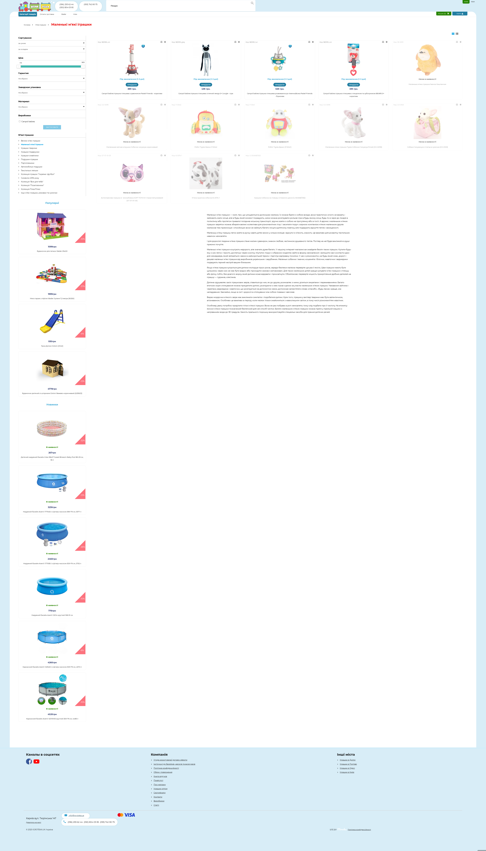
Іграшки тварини (29, 148)
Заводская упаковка (29, 87)
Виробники (159, 801)
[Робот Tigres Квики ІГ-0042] (205, 122)
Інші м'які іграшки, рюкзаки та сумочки (39, 193)
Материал (23, 101)
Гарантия (23, 73)
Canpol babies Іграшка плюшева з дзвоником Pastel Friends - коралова (132, 93)
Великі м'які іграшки (30, 141)
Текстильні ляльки (29, 170)
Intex (75, 14)
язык (473, 2)
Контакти (158, 797)
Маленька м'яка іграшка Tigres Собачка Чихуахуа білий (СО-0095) (353, 147)
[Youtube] (37, 763)
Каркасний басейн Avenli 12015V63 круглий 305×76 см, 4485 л (52, 719)
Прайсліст (158, 780)
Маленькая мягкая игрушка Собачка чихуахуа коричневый (132, 147)
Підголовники (27, 163)
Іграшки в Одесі (347, 768)
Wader (63, 14)
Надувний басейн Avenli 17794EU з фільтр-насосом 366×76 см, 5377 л (52, 512)
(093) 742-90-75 (90, 4)
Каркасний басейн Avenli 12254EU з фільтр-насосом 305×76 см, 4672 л (52, 667)
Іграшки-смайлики (30, 155)
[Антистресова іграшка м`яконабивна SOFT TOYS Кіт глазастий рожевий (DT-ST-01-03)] (132, 173)
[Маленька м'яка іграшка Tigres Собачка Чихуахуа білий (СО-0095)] (353, 122)
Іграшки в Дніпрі (348, 760)
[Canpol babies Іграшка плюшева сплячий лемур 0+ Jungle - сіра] (205, 59)
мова (466, 2)
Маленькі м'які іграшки (32, 144)
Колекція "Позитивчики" (32, 185)
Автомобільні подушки (31, 167)
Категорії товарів (28, 14)
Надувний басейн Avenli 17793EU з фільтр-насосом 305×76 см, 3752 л (52, 563)
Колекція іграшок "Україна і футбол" (38, 174)
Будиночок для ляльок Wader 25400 (52, 251)
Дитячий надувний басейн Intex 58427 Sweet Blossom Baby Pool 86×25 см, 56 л (52, 458)
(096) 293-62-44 (66, 4)
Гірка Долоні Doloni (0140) (52, 346)
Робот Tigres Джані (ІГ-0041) (279, 147)
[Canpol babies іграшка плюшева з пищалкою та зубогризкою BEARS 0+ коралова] (353, 59)
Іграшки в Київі (347, 772)
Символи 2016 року (30, 178)
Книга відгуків (160, 776)
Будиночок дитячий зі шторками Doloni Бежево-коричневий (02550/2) (52, 393)
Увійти (459, 14)
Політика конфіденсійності (359, 830)
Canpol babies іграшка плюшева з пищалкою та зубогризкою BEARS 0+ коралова (353, 94)
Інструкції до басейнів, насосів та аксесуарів (174, 764)
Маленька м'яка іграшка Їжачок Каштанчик (427, 84)
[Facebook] (29, 763)
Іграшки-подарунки (30, 152)
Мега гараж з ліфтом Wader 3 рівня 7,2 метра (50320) (52, 298)
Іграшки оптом (160, 789)
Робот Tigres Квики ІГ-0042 (206, 147)
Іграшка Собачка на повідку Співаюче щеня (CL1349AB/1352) (279, 198)
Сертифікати (160, 793)
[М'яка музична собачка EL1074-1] (205, 173)
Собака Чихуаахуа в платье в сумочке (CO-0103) (427, 147)
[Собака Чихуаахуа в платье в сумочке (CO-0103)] (427, 122)
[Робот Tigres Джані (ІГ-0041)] (279, 122)
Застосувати (52, 127)
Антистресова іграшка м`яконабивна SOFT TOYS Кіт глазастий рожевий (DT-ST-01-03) (132, 199)
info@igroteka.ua (76, 815)
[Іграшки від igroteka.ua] (36, 11)
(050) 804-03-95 (66, 7)
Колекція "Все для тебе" (32, 182)
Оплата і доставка (47, 14)
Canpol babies (28, 121)
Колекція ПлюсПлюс (30, 189)
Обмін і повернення (163, 772)
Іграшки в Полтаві (348, 764)
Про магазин (160, 785)
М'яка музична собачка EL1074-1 (206, 198)
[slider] (18, 66)
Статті (156, 805)
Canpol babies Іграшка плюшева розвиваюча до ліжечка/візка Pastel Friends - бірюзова (279, 94)
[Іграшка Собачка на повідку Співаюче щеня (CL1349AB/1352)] (279, 173)
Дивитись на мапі (33, 822)
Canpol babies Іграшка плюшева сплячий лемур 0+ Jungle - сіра (205, 93)
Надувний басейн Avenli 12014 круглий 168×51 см (52, 615)
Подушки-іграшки (29, 159)
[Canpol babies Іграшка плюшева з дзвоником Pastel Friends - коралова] (132, 59)
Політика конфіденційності (166, 768)
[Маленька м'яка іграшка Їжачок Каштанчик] (427, 59)
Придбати (132, 85)
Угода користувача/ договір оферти (170, 760)
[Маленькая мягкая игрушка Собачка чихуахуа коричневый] (132, 122)
